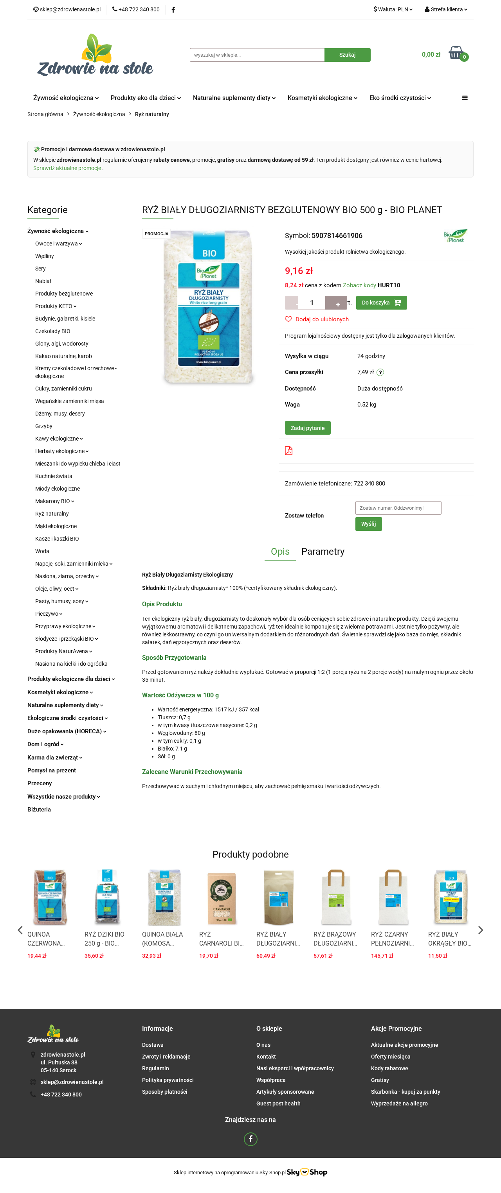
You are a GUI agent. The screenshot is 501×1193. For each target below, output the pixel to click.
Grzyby (43, 426)
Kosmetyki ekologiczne (321, 98)
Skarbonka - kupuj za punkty (405, 1092)
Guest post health (278, 1103)
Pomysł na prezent (51, 770)
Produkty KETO (54, 306)
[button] (157, 1029)
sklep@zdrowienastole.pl (72, 1082)
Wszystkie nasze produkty (62, 796)
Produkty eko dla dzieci (144, 98)
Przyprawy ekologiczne (63, 626)
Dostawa (153, 1045)
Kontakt (266, 1056)
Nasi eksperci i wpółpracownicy (295, 1068)
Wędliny (44, 256)
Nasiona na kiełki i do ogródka (71, 664)
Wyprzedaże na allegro (399, 1103)
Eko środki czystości (398, 98)
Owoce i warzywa (57, 243)
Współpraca (271, 1080)
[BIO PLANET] (456, 235)
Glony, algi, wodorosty (61, 343)
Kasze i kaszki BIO (57, 539)
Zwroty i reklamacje (166, 1056)
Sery (40, 268)
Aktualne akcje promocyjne (404, 1045)
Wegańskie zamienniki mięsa (69, 401)
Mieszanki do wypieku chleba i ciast (78, 463)
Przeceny (39, 783)
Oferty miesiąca (391, 1056)
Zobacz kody (359, 285)
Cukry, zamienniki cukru (63, 388)
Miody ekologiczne (57, 488)
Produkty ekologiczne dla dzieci (69, 678)
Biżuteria (39, 809)
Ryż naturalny (52, 514)
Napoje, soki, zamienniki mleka (72, 564)
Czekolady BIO (52, 331)
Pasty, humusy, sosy (60, 601)
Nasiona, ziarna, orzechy (65, 576)
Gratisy (380, 1080)
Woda (42, 551)
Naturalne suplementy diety (232, 98)
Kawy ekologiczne (57, 438)
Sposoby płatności (164, 1092)
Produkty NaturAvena (62, 651)
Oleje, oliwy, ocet (55, 589)
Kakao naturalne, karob (63, 356)
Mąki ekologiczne (56, 526)
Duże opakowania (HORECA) (65, 731)
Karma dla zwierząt (53, 757)
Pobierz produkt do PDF (327, 450)
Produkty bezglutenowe (64, 293)
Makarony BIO (53, 501)
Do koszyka (376, 302)
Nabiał (43, 281)
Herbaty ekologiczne (60, 451)
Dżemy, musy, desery (60, 413)
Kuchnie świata (53, 476)
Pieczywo (47, 614)
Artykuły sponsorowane (285, 1092)
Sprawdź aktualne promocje (67, 168)
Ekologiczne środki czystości (66, 718)
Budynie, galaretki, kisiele (65, 318)
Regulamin (155, 1068)
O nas (263, 1045)
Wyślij (368, 524)
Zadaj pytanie (308, 428)
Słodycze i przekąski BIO (65, 639)
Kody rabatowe (389, 1068)
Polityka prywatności (168, 1080)
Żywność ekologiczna (56, 231)
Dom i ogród (44, 744)
